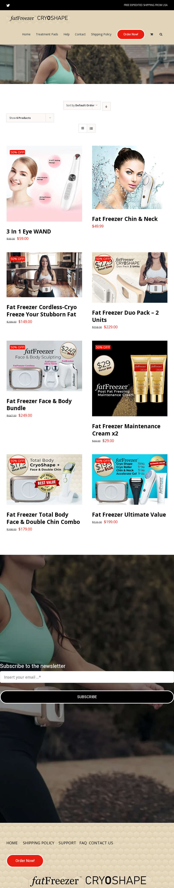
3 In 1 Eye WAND (29, 231)
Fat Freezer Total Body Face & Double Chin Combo (43, 518)
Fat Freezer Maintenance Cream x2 (126, 429)
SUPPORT (68, 842)
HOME (12, 842)
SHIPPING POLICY (38, 842)
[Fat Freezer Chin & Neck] (130, 177)
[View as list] (91, 128)
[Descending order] (106, 106)
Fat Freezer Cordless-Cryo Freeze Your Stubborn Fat (42, 310)
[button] (161, 34)
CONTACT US (101, 842)
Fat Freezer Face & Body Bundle (39, 404)
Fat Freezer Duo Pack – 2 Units (125, 316)
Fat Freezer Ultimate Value (129, 514)
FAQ (83, 842)
